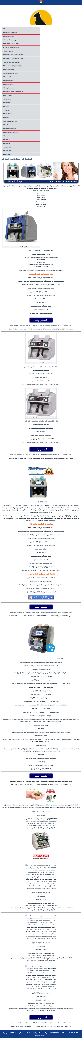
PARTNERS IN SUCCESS (11, 132)
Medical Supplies (9, 84)
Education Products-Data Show (13, 58)
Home (6, 29)
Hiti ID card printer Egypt (12, 62)
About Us (7, 143)
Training (6, 110)
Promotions (8, 136)
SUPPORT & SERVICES (10, 121)
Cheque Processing (10, 40)
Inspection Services (10, 128)
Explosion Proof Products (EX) (13, 91)
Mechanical (7, 99)
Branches (7, 154)
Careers (6, 117)
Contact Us (7, 147)
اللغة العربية (8, 150)
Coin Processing (9, 36)
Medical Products (9, 69)
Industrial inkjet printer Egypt (13, 66)
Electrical (7, 102)
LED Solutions (8, 80)
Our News (7, 125)
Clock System (8, 95)
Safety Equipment (9, 88)
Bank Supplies (8, 51)
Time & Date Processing (11, 47)
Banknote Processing (10, 32)
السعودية (7, 139)
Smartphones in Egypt (11, 73)
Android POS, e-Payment (11, 43)
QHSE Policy (7, 114)
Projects (6, 106)
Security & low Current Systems (13, 54)
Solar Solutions (8, 77)
